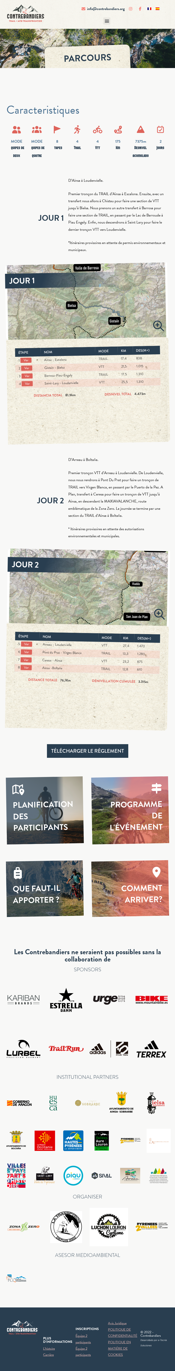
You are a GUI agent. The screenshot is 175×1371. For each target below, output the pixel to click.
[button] (106, 21)
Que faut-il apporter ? (36, 894)
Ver (25, 360)
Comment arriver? (142, 894)
